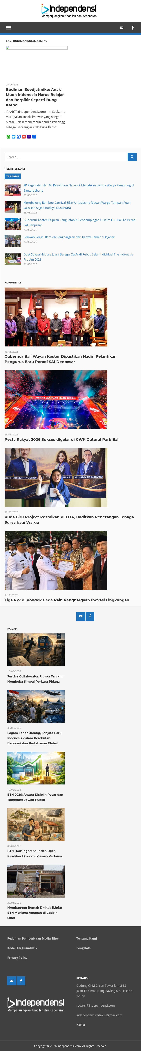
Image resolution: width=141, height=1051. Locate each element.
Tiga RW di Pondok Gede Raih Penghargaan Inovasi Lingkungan (67, 600)
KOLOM (12, 628)
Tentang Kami (86, 938)
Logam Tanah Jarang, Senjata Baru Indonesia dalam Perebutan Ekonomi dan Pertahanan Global (34, 738)
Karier (80, 1025)
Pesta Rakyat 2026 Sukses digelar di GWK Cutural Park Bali (62, 439)
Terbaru (12, 176)
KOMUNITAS (13, 282)
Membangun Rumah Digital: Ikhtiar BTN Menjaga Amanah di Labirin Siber (34, 913)
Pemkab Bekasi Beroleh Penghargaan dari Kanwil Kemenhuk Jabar (69, 237)
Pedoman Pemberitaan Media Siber (33, 938)
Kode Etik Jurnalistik (22, 948)
